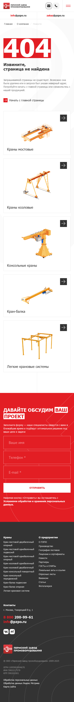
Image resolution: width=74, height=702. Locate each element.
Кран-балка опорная (13, 586)
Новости (43, 558)
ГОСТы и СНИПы (47, 566)
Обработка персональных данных (20, 679)
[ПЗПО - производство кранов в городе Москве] (16, 6)
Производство (46, 546)
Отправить (37, 487)
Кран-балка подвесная (15, 582)
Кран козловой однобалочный (18, 563)
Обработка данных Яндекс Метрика (21, 683)
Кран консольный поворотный (18, 571)
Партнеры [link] (44, 562)
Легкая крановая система (16, 590)
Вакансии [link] (43, 578)
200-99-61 (18, 617)
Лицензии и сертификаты (52, 554)
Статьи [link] (42, 582)
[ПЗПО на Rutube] (12, 631)
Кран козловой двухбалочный (18, 567)
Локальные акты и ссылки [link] (52, 570)
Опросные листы (47, 574)
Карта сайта (9, 686)
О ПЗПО (43, 542)
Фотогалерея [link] (45, 586)
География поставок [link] (49, 550)
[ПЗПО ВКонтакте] (6, 631)
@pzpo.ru (18, 15)
